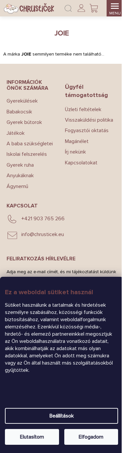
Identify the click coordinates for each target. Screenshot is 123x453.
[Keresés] (68, 8)
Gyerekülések (22, 101)
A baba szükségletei (30, 143)
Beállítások (62, 416)
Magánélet (77, 141)
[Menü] (115, 8)
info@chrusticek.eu (42, 234)
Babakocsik (19, 111)
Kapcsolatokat (81, 162)
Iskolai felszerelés (27, 154)
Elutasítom (32, 437)
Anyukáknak (20, 175)
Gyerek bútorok (24, 122)
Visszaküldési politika (89, 120)
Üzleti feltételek (83, 109)
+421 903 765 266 (43, 218)
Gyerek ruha (20, 165)
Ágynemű (17, 186)
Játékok (16, 133)
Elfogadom (91, 437)
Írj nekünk (75, 152)
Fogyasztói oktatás (87, 130)
